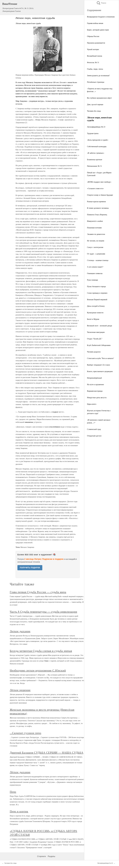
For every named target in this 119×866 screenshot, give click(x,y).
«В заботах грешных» (95, 153)
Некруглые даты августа (96, 397)
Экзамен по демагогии (96, 234)
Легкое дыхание (20, 631)
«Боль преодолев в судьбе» (97, 140)
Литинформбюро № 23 (96, 127)
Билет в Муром (93, 319)
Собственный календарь (96, 146)
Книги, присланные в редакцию (100, 371)
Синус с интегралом (95, 247)
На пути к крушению (95, 384)
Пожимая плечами (94, 227)
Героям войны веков (95, 23)
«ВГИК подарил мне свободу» (99, 182)
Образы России (93, 36)
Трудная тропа (92, 133)
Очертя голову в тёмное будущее (100, 195)
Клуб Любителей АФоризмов (99, 345)
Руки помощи (92, 280)
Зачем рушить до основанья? (98, 75)
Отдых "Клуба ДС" (94, 338)
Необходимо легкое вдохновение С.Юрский (38, 670)
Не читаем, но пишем (95, 240)
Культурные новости (95, 312)
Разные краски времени (96, 201)
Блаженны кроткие (94, 159)
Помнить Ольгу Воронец (97, 214)
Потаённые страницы (95, 82)
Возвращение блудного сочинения (100, 16)
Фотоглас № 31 (93, 62)
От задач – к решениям (96, 253)
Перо (13, 792)
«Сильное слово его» (95, 188)
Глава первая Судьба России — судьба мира (38, 592)
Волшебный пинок (94, 56)
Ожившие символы (94, 273)
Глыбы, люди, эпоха (95, 69)
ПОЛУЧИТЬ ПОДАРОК (30, 568)
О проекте (41, 856)
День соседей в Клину (96, 306)
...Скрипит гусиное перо (25, 733)
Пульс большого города (96, 286)
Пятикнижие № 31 (94, 166)
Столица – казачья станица (97, 260)
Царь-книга (91, 404)
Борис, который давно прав (98, 29)
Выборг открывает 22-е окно (98, 365)
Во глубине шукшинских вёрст (99, 98)
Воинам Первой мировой (97, 299)
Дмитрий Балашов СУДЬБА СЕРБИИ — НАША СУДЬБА (46, 752)
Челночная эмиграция (95, 332)
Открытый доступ (94, 435)
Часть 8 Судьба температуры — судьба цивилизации (43, 611)
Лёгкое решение (20, 690)
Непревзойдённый (94, 378)
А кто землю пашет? (95, 267)
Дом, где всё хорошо (95, 104)
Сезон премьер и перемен (97, 293)
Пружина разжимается (96, 43)
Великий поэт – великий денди (99, 325)
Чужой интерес (93, 49)
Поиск (101, 3)
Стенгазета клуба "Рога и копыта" (100, 358)
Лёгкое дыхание (20, 772)
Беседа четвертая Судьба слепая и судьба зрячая (41, 651)
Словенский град (94, 429)
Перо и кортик (19, 811)
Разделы (51, 856)
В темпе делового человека (98, 208)
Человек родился (93, 351)
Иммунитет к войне (95, 221)
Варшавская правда (94, 391)
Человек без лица (94, 111)
